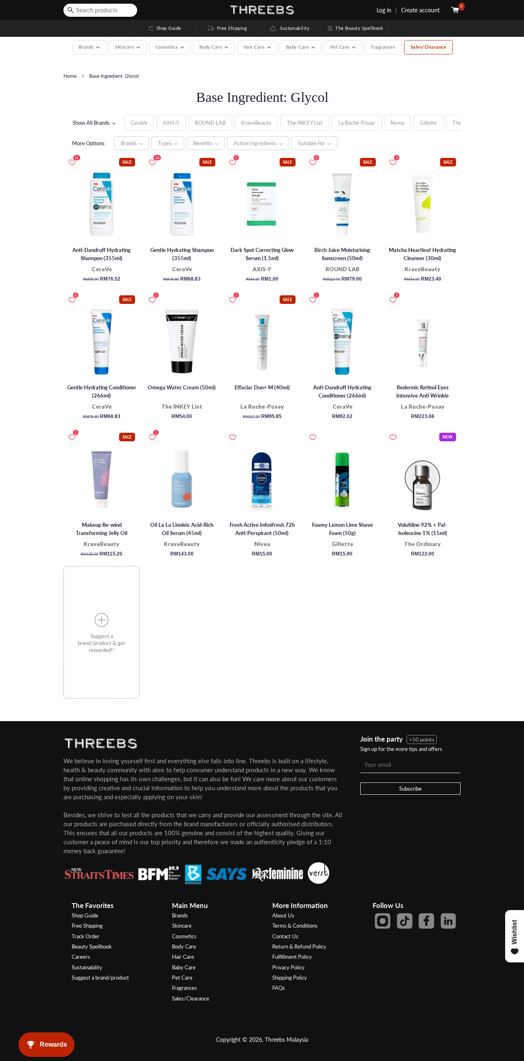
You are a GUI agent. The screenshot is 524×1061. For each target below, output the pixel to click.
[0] (456, 10)
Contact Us (285, 936)
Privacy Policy (288, 967)
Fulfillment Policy (292, 956)
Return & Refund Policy (299, 946)
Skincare (182, 925)
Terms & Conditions (295, 925)
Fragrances (383, 46)
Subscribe (410, 788)
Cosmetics (184, 936)
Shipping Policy (289, 977)
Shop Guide (164, 28)
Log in (384, 10)
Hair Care (183, 956)
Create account (420, 10)
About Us (283, 915)
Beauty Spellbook (92, 946)
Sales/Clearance (429, 46)
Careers (81, 956)
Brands (180, 915)
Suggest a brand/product (100, 977)
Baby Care (184, 967)
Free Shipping (227, 28)
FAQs (278, 988)
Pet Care (182, 977)
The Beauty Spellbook (355, 28)
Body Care (184, 946)
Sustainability (293, 28)
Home (70, 76)
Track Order (85, 936)
